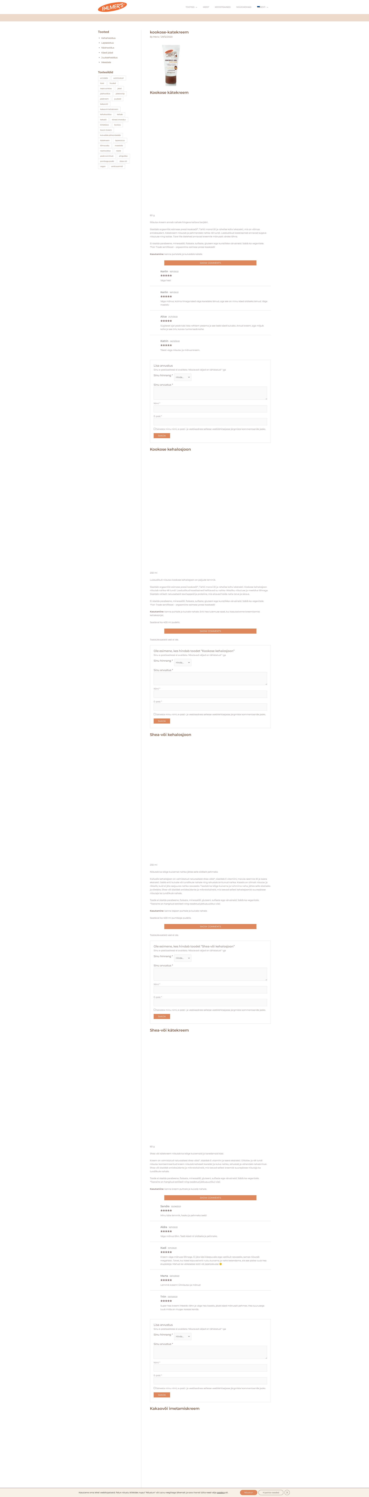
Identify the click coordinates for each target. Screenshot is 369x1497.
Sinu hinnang (163, 375)
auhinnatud (118, 78)
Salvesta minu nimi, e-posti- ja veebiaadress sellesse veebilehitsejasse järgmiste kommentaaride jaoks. (211, 429)
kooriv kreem (106, 130)
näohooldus (105, 151)
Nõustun (248, 1492)
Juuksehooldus (109, 57)
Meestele (106, 62)
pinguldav (123, 156)
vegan (103, 166)
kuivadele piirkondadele (110, 135)
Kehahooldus (108, 38)
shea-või (123, 161)
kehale (120, 114)
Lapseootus (107, 42)
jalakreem (104, 99)
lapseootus (120, 140)
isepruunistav (106, 88)
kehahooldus (105, 114)
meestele (119, 145)
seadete (221, 1492)
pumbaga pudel (107, 161)
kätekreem (105, 140)
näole (118, 151)
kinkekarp (104, 125)
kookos (117, 125)
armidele (104, 78)
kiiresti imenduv (119, 119)
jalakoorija (120, 94)
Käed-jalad (107, 52)
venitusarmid (117, 166)
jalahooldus (105, 94)
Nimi (157, 403)
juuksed (117, 99)
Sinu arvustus (163, 384)
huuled (113, 83)
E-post (158, 416)
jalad (119, 88)
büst (102, 83)
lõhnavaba (104, 145)
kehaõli (103, 119)
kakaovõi (104, 104)
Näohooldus (107, 47)
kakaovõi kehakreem (109, 109)
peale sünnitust (106, 156)
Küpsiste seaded (271, 1492)
